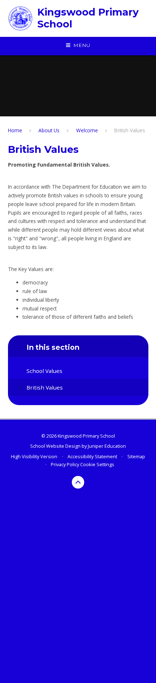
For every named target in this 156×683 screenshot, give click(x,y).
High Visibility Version (34, 456)
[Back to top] (78, 482)
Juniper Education (107, 446)
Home (15, 130)
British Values (129, 130)
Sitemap (136, 456)
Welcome (87, 130)
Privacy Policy (65, 464)
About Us (48, 130)
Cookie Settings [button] (97, 464)
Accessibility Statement (92, 456)
